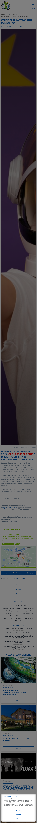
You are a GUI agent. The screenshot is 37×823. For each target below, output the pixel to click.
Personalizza (18, 818)
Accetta (18, 810)
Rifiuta (18, 814)
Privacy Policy (20, 801)
